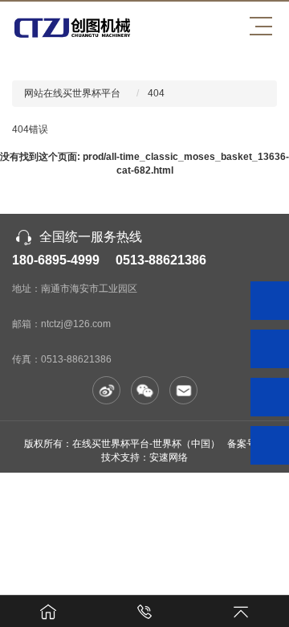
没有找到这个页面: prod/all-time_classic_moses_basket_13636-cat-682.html (144, 163)
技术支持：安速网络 (144, 457)
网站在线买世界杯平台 (72, 93)
